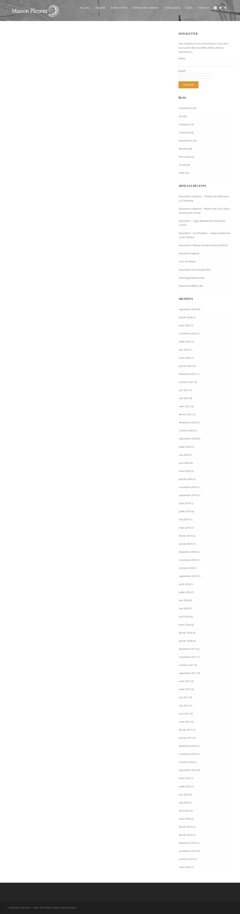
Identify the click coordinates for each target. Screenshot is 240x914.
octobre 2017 (186, 665)
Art (180, 116)
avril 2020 (184, 463)
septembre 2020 (188, 438)
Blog (189, 7)
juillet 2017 (185, 689)
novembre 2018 (187, 560)
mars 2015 (184, 867)
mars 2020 (184, 471)
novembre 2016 (187, 754)
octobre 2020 (186, 430)
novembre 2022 (187, 333)
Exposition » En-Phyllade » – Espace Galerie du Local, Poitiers (204, 235)
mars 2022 (184, 358)
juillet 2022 (185, 341)
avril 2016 (184, 810)
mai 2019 (184, 519)
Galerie (101, 7)
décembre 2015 (187, 843)
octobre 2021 (186, 382)
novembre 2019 (187, 487)
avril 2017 (184, 713)
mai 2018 (184, 608)
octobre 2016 (186, 762)
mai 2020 (184, 455)
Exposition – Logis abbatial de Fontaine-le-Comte (202, 223)
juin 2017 (184, 697)
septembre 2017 (188, 673)
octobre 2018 (186, 568)
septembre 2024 (188, 309)
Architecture (186, 108)
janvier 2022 (185, 366)
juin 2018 (184, 600)
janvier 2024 (185, 317)
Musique (184, 148)
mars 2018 (184, 624)
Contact (203, 7)
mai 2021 (184, 398)
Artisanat (184, 124)
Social (182, 164)
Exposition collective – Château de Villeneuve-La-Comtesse (204, 198)
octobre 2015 (186, 859)
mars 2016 (184, 818)
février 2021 (185, 414)
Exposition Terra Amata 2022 (195, 269)
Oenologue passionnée (192, 277)
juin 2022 (184, 349)
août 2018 (184, 584)
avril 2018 (184, 616)
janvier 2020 (185, 479)
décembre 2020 (187, 422)
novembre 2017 (187, 657)
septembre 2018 (188, 576)
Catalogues (172, 7)
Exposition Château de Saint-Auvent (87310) (203, 245)
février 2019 (185, 535)
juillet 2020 (185, 446)
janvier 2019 (185, 543)
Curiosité (184, 132)
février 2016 (185, 826)
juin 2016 (184, 794)
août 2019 (184, 503)
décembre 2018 (187, 552)
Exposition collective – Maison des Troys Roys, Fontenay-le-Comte (204, 210)
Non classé (185, 156)
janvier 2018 (185, 640)
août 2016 (184, 778)
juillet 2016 (185, 786)
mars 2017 (184, 721)
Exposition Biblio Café (191, 285)
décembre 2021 (187, 374)
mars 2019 (184, 527)
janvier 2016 (185, 835)
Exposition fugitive (189, 253)
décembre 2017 (187, 649)
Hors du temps (187, 261)
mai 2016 (184, 802)
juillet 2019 (185, 511)
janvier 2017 (185, 737)
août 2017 (184, 681)
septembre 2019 (188, 495)
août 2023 (184, 325)
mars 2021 (184, 406)
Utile (181, 173)
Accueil (85, 7)
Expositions (119, 7)
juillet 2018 (185, 592)
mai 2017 (184, 705)
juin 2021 (184, 390)
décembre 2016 (187, 746)
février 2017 (185, 729)
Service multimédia (145, 7)
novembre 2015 (187, 851)
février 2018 (185, 632)
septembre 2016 (188, 770)
